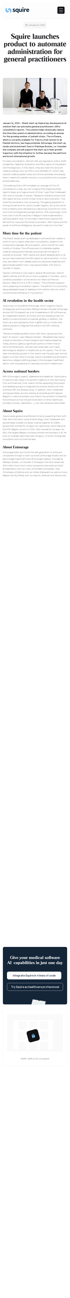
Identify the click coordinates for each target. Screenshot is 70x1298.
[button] (61, 10)
